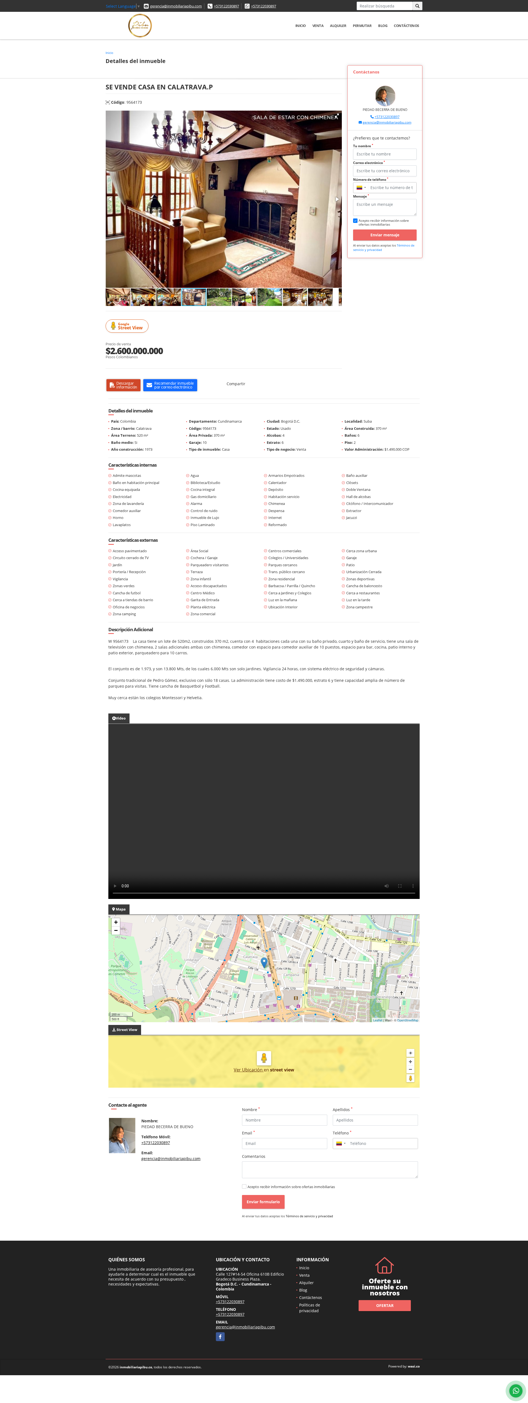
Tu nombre (363, 146)
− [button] (116, 930)
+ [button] (116, 922)
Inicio (300, 25)
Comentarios (253, 1156)
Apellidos (343, 1109)
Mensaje (361, 196)
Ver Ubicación (249, 1070)
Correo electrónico (369, 162)
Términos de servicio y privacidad (309, 1216)
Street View (130, 326)
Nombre (251, 1109)
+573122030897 (226, 6)
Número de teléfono (370, 179)
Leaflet (377, 1020)
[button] (336, 115)
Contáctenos (406, 25)
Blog (382, 25)
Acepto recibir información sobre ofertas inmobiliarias (291, 1186)
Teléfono (342, 1133)
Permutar (362, 25)
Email (248, 1133)
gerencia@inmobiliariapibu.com (176, 6)
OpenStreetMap (407, 1020)
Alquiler (338, 25)
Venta (318, 25)
